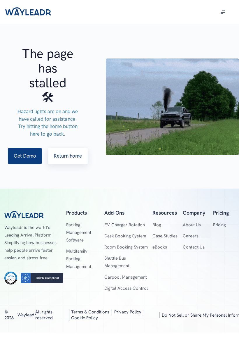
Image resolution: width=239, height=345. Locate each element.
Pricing (219, 225)
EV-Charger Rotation (124, 225)
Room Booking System (126, 247)
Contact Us (194, 247)
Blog (156, 225)
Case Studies (165, 236)
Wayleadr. (27, 315)
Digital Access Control (126, 288)
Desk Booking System (125, 236)
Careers (190, 236)
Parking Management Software (78, 232)
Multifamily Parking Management (78, 258)
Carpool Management (125, 277)
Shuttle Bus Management (116, 262)
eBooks (159, 247)
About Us (192, 225)
